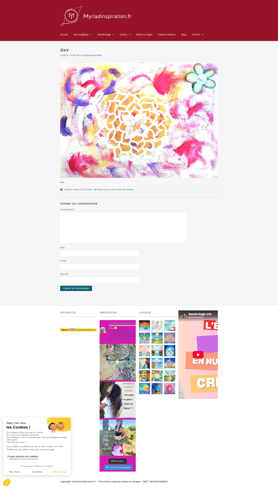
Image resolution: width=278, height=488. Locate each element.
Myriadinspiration (93, 55)
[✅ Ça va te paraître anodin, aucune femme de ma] (118, 438)
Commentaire (67, 209)
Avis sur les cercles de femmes (119, 189)
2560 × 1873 (92, 189)
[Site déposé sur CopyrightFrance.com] (78, 330)
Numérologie (104, 34)
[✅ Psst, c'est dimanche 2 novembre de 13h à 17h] (118, 400)
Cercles (123, 34)
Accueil (64, 34)
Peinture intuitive (167, 34)
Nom (62, 247)
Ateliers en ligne (144, 34)
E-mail (63, 260)
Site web (64, 274)
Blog (183, 34)
